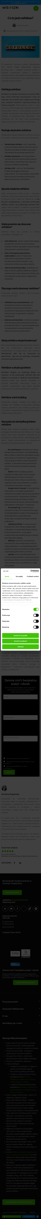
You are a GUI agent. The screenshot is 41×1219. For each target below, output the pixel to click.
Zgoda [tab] (7, 576)
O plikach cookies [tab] (33, 576)
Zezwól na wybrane (20, 641)
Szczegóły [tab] (19, 576)
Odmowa (21, 646)
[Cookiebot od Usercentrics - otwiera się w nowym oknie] (30, 571)
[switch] (36, 615)
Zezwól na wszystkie (20, 635)
